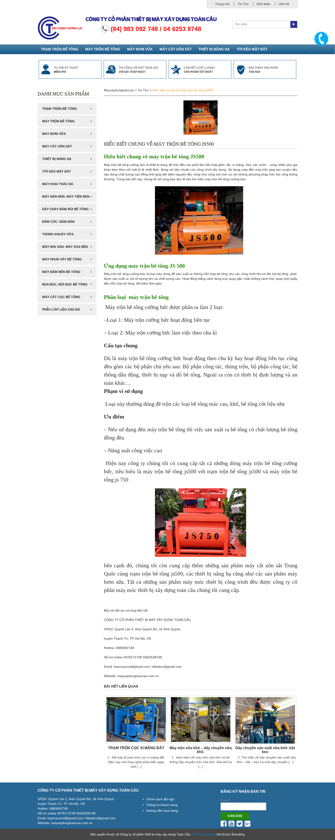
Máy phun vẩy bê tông (62, 259)
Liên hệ (283, 4)
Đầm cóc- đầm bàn (58, 221)
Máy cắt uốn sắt (176, 49)
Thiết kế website (204, 834)
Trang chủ (222, 4)
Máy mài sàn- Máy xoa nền (65, 247)
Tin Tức (243, 4)
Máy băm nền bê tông (61, 272)
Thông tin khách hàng (162, 805)
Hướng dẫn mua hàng (162, 810)
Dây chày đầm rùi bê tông (65, 209)
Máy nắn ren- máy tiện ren (65, 196)
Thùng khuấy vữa (58, 234)
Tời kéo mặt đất (252, 49)
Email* (225, 800)
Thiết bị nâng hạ (214, 49)
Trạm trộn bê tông (59, 49)
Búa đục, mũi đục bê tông (65, 284)
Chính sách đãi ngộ (160, 799)
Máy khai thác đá (57, 184)
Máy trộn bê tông (102, 49)
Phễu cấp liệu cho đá (61, 309)
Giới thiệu (264, 4)
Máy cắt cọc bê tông (61, 297)
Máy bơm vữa (140, 49)
